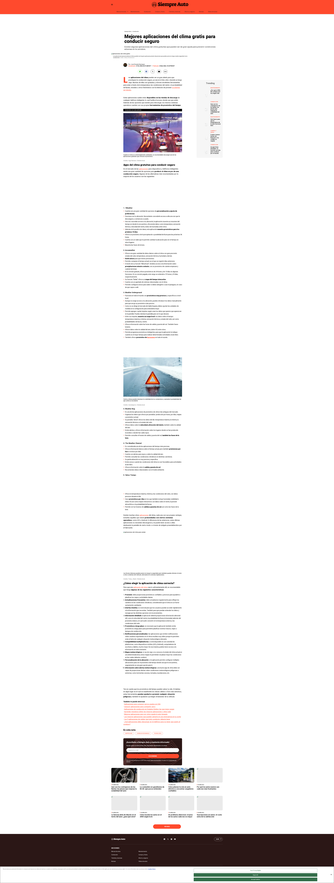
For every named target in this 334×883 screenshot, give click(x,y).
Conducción (147, 11)
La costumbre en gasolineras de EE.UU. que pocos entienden (152, 788)
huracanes (151, 337)
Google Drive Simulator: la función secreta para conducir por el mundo (215, 150)
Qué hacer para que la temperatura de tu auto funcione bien (215, 122)
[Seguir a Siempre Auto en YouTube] (175, 839)
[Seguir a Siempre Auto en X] (168, 839)
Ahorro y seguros (190, 11)
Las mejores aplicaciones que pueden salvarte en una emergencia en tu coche (152, 717)
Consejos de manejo (143, 733)
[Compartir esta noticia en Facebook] (146, 71)
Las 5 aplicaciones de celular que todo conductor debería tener (147, 719)
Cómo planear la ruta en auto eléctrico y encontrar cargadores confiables (180, 789)
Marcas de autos (121, 11)
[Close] (331, 874)
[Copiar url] (165, 71)
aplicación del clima (140, 587)
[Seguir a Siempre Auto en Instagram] (171, 839)
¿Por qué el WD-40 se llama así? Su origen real (215, 91)
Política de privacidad (155, 760)
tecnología (157, 733)
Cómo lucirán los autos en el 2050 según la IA (151, 816)
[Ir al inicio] (118, 839)
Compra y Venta (159, 11)
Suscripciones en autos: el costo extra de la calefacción (209, 816)
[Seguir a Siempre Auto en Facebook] (164, 839)
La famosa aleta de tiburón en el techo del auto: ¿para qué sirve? (123, 816)
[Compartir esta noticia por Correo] (159, 71)
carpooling (128, 733)
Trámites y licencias (174, 11)
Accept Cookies (255, 879)
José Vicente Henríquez (138, 64)
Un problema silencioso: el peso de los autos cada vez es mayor (180, 816)
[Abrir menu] (112, 5)
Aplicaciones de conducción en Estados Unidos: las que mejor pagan (149, 709)
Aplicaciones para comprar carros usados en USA (142, 704)
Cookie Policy (152, 869)
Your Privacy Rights (255, 870)
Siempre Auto (127, 31)
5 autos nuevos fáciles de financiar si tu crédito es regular (215, 138)
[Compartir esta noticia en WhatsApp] (140, 71)
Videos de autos (212, 11)
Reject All (255, 875)
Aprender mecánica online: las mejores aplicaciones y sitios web (147, 712)
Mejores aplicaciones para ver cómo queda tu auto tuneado (146, 714)
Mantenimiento (135, 11)
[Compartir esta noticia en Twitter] (153, 71)
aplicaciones (143, 169)
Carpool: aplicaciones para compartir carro (139, 707)
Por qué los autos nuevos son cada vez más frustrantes (208, 788)
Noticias (201, 11)
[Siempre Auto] (170, 4)
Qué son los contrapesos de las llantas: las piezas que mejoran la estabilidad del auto (215, 108)
